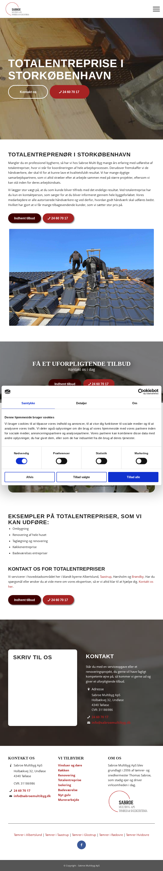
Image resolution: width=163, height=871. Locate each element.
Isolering (64, 785)
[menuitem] (154, 9)
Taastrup (106, 577)
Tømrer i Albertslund (28, 835)
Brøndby (138, 577)
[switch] (61, 461)
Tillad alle (133, 477)
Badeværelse (68, 790)
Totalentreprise (69, 780)
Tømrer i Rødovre (111, 835)
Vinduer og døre (70, 765)
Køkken (63, 770)
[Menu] (154, 9)
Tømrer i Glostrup (84, 835)
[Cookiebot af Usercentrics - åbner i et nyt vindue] (141, 392)
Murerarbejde (68, 800)
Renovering (66, 775)
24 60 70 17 (100, 717)
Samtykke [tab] (28, 403)
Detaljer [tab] (81, 403)
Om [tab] (134, 403)
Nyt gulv (64, 795)
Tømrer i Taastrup (57, 835)
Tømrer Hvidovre (137, 835)
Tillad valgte (81, 477)
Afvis (29, 477)
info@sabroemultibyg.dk (111, 722)
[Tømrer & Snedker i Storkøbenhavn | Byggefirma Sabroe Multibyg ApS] (17, 9)
